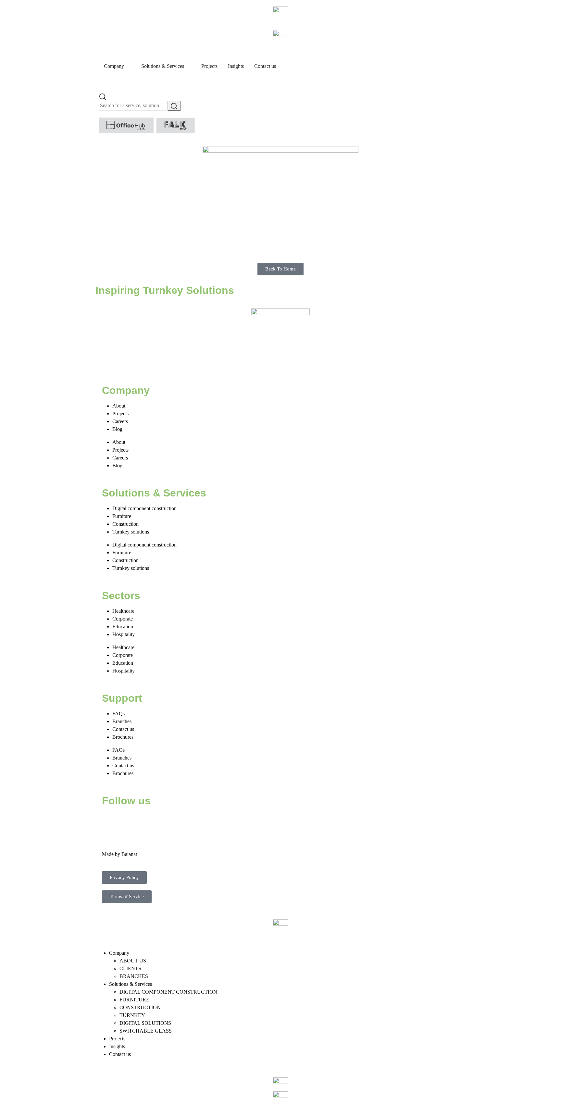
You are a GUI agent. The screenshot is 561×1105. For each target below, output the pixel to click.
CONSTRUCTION (140, 1007)
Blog (117, 429)
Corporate (122, 619)
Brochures (122, 737)
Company (119, 953)
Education (122, 626)
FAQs (118, 713)
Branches (121, 721)
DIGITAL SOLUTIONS (145, 1023)
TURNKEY (132, 1015)
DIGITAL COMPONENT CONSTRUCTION (168, 992)
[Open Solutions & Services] (188, 66)
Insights (117, 1046)
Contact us (123, 729)
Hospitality (123, 634)
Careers (120, 421)
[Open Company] (128, 66)
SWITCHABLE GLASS (145, 1031)
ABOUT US (132, 960)
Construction (125, 524)
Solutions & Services (130, 984)
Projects (120, 413)
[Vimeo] (180, 820)
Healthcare (123, 611)
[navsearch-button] (102, 96)
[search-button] (174, 106)
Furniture (121, 516)
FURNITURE (134, 999)
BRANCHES (133, 976)
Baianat (129, 854)
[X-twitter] (127, 820)
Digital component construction (144, 508)
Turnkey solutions (130, 531)
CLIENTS (130, 968)
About (118, 405)
